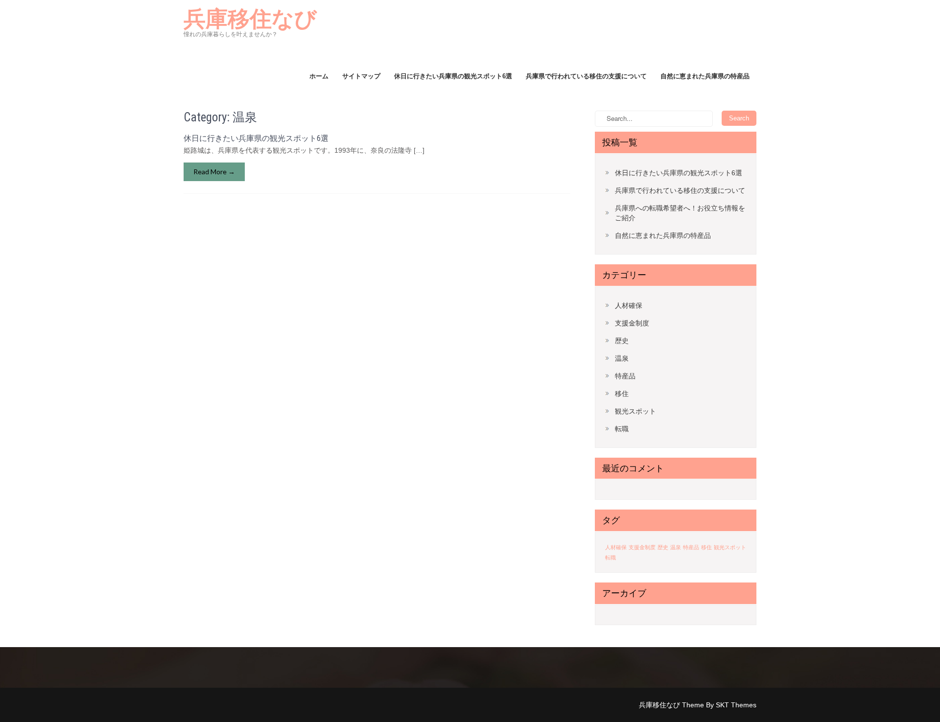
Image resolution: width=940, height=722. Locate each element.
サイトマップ (361, 76)
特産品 (625, 376)
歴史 (622, 341)
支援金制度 (632, 323)
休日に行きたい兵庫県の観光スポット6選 (453, 76)
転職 (622, 429)
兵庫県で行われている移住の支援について (586, 76)
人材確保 (628, 305)
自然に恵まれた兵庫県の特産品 (705, 76)
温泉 (622, 358)
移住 (622, 393)
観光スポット (635, 411)
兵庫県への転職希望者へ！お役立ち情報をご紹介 (680, 213)
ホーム (319, 76)
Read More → (214, 171)
